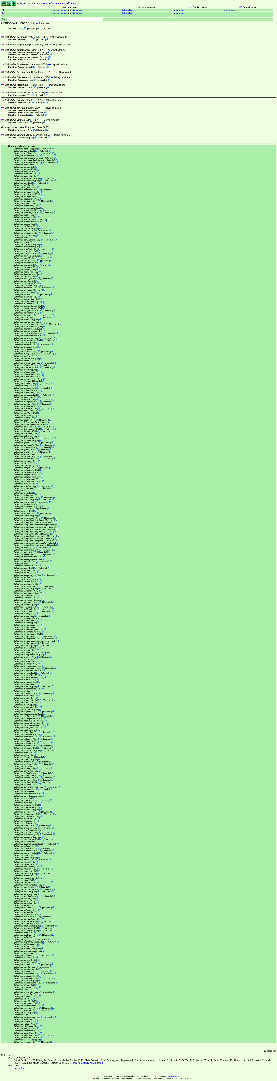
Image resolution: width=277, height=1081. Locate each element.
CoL (21, 28)
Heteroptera (41, 3)
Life (21, 3)
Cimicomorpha (57, 3)
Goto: (4, 19)
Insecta (29, 3)
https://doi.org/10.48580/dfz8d (88, 1063)
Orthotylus (127, 10)
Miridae (72, 3)
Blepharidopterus (58, 10)
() (229, 10)
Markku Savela (174, 1076)
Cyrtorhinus (77, 10)
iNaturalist (32, 28)
